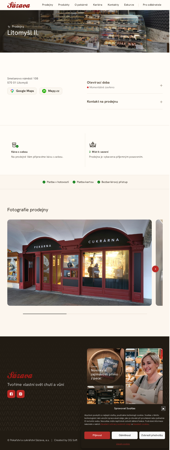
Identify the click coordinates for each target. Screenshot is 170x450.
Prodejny (47, 4)
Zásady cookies (123, 444)
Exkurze (129, 4)
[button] (163, 408)
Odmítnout (125, 435)
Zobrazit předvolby (152, 435)
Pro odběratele (152, 4)
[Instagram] (21, 394)
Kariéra (97, 4)
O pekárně (81, 4)
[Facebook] (11, 394)
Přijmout (97, 435)
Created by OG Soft (65, 440)
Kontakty (113, 4)
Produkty (63, 4)
